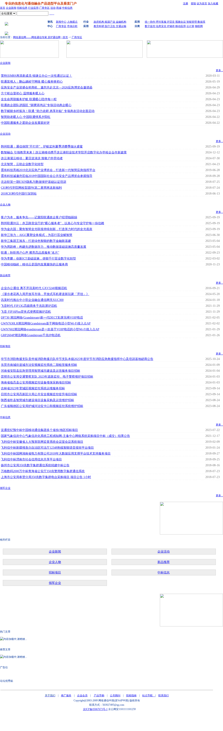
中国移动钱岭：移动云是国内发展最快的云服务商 (34, 264)
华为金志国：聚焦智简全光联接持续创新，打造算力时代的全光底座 (46, 229)
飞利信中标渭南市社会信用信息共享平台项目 (31, 459)
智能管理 (192, 21)
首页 (2, 7)
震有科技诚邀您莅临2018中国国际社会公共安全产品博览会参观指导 (46, 176)
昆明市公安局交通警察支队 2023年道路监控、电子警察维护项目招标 (47, 376)
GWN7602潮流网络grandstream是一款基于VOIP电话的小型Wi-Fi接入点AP (50, 329)
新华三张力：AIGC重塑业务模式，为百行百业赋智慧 (36, 235)
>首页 (64, 37)
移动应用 (180, 26)
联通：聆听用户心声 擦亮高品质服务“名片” (30, 252)
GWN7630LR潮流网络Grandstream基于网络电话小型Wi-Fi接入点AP (46, 323)
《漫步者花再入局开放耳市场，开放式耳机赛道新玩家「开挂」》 (45, 294)
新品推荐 (5, 275)
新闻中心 (61, 21)
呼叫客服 (161, 21)
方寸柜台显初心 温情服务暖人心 (22, 93)
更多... (219, 70)
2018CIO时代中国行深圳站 (19, 193)
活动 (53, 7)
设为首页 (202, 3)
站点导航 (148, 695)
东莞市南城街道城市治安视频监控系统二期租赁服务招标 (39, 364)
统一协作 (150, 21)
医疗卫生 (110, 26)
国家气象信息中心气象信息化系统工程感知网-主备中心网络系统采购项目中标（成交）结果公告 (65, 436)
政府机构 (99, 21)
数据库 (201, 21)
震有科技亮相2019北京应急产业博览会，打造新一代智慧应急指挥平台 (48, 170)
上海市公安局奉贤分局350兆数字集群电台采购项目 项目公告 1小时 (46, 477)
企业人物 (5, 204)
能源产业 (110, 21)
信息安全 (161, 26)
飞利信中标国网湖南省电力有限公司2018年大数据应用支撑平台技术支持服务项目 (56, 453)
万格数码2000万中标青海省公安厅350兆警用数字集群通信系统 (43, 471)
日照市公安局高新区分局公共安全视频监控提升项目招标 (39, 394)
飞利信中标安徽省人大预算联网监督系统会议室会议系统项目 (42, 441)
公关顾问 (115, 695)
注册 (185, 3)
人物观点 (72, 21)
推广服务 (66, 695)
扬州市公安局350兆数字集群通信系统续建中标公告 (35, 465)
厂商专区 (44, 7)
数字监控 (150, 26)
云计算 (190, 26)
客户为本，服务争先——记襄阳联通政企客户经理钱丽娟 (39, 217)
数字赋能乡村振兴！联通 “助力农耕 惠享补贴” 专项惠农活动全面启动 (48, 111)
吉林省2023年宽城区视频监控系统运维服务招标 (33, 388)
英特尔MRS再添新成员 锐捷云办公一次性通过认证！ (36, 75)
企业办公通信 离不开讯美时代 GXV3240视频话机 (34, 288)
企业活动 (5, 133)
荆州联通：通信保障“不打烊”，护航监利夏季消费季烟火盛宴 (42, 146)
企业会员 (82, 695)
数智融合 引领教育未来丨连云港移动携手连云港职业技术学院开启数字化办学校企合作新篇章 (64, 152)
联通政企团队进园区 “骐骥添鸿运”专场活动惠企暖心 (36, 105)
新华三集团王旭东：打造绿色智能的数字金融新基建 (36, 241)
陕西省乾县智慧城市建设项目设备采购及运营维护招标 (37, 400)
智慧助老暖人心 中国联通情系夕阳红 (26, 117)
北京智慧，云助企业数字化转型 (22, 164)
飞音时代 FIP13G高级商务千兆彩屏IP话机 (29, 305)
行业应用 (33, 7)
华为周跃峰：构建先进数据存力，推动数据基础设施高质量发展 (43, 246)
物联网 (199, 26)
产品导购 (99, 695)
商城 (58, 7)
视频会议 (180, 21)
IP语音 (171, 21)
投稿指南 (131, 695)
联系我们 (163, 695)
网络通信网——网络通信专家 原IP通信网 (37, 37)
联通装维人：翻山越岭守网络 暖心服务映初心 (32, 81)
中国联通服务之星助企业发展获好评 (25, 122)
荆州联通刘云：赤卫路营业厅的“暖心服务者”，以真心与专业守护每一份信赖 (52, 223)
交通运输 (121, 26)
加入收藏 (213, 3)
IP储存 (171, 26)
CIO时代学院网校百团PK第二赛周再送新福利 (31, 187)
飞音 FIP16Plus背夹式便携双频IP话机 (26, 311)
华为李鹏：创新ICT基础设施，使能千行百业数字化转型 (38, 258)
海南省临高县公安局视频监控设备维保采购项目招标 (36, 382)
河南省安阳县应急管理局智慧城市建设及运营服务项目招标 (40, 370)
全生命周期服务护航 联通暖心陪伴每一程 (29, 99)
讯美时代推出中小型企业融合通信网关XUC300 (32, 300)
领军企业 (5, 488)
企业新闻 (11, 7)
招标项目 (5, 346)
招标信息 (22, 7)
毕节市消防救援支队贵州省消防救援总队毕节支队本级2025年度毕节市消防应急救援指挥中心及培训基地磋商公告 (77, 359)
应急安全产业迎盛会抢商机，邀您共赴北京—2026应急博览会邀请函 (46, 87)
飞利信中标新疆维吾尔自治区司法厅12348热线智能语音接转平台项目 (47, 447)
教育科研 (99, 26)
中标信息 (67, 7)
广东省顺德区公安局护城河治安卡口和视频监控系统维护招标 (42, 406)
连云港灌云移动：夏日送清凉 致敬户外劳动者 (32, 158)
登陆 (193, 3)
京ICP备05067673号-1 (95, 709)
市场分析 (72, 26)
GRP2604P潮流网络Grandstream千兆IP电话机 (31, 335)
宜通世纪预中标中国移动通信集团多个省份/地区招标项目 (39, 430)
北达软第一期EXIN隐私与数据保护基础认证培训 (33, 181)
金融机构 (121, 21)
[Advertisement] (106, 721)
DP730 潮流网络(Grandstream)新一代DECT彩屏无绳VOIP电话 (42, 317)
